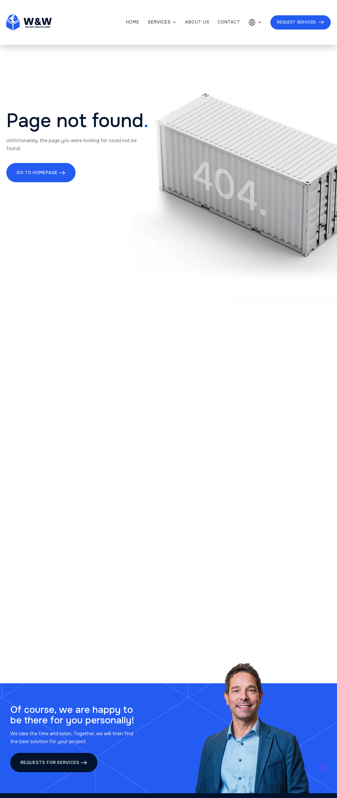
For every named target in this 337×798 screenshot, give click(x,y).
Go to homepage (41, 172)
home (132, 22)
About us (197, 22)
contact (229, 22)
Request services (300, 22)
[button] (162, 22)
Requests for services (54, 762)
